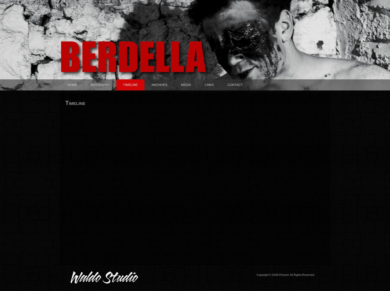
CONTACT (235, 85)
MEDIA (186, 85)
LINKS (209, 85)
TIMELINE (130, 85)
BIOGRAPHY (100, 85)
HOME (72, 85)
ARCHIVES (159, 85)
